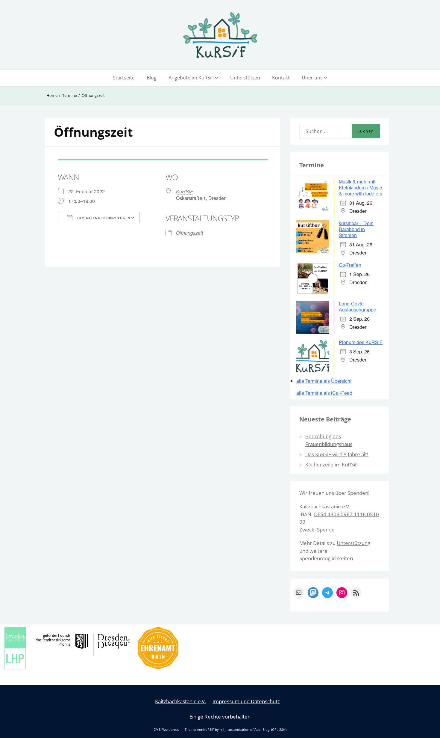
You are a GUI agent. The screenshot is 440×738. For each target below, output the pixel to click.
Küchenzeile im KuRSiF (331, 464)
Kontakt (281, 77)
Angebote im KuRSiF (191, 77)
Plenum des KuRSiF (361, 342)
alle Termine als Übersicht (323, 380)
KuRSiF (184, 191)
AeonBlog (261, 730)
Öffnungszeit (189, 232)
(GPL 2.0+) (278, 730)
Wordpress (170, 730)
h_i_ (223, 730)
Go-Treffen (350, 264)
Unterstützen (245, 77)
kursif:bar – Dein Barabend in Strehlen (356, 229)
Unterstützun (352, 543)
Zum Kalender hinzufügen (103, 218)
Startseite (124, 77)
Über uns (312, 77)
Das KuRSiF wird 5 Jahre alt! (336, 454)
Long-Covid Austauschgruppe (357, 306)
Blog (152, 77)
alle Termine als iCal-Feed (324, 393)
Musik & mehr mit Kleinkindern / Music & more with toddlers (360, 187)
